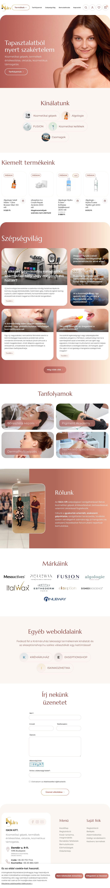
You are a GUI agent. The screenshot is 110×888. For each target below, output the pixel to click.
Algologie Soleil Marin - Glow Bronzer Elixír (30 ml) (11, 203)
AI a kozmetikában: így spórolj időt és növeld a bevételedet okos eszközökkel (86, 297)
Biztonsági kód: (36, 761)
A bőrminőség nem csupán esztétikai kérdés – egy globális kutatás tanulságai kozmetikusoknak (27, 326)
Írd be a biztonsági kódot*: (40, 771)
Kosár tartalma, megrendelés (66, 836)
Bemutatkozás (64, 7)
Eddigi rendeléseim (96, 838)
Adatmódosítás (94, 835)
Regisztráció (65, 831)
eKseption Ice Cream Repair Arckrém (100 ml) (37, 203)
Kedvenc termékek (96, 841)
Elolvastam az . (48, 782)
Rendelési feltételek (69, 841)
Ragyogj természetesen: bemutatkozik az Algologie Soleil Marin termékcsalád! (88, 279)
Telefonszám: (62, 724)
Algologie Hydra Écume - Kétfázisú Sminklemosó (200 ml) (65, 205)
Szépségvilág (50, 7)
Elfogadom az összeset (96, 876)
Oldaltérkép (65, 851)
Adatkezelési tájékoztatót (55, 782)
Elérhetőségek (66, 847)
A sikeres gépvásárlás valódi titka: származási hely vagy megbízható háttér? (34, 275)
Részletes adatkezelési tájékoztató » (17, 884)
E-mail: (32, 724)
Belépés (90, 831)
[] (23, 201)
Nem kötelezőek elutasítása (69, 876)
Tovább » (9, 301)
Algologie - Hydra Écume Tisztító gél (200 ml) (93, 203)
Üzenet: (32, 735)
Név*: (32, 713)
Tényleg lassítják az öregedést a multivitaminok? (77, 327)
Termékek (21, 7)
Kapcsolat (77, 7)
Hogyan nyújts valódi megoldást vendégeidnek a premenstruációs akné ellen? (89, 258)
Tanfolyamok (37, 7)
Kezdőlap (63, 828)
